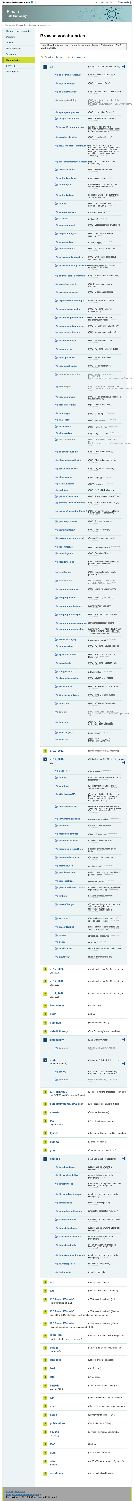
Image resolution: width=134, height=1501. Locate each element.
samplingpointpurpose (70, 614)
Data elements (13, 48)
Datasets (10, 37)
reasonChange (66, 904)
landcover (56, 1359)
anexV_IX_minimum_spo (71, 127)
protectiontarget (67, 530)
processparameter (68, 521)
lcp (52, 1397)
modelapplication (68, 366)
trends (62, 942)
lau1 (52, 1368)
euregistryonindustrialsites (66, 1104)
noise (53, 1414)
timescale (64, 703)
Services (10, 65)
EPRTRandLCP (59, 1091)
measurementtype (68, 340)
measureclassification (70, 309)
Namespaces (13, 71)
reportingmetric (67, 553)
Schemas (11, 54)
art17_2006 (57, 969)
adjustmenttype (67, 83)
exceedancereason (68, 292)
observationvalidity (68, 452)
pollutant (63, 490)
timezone (63, 722)
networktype (65, 426)
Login (101, 2)
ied (52, 1290)
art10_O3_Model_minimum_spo (73, 146)
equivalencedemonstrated (72, 276)
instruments (65, 1272)
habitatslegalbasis (68, 1228)
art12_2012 (57, 750)
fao (52, 1121)
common (55, 1022)
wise (53, 1461)
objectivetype (65, 433)
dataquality (57, 1039)
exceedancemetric (68, 284)
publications (57, 1423)
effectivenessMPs (67, 794)
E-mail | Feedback (15, 1491)
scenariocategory (67, 639)
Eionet (19, 25)
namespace (64, 420)
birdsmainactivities (68, 1175)
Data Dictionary (30, 25)
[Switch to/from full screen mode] (112, 2)
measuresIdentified (68, 834)
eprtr (53, 1060)
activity (62, 1072)
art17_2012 (57, 981)
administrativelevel (68, 92)
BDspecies (64, 771)
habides (55, 1158)
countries (63, 786)
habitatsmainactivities (70, 1236)
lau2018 (55, 1385)
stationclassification (69, 678)
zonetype (63, 739)
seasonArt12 (65, 918)
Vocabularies (13, 60)
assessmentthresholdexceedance (73, 162)
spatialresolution (67, 654)
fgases (54, 1133)
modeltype (64, 413)
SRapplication (66, 671)
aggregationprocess (69, 112)
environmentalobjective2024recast (73, 265)
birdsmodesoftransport (70, 1194)
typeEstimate (65, 948)
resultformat (65, 572)
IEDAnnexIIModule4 (62, 1323)
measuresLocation (68, 840)
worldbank (56, 1473)
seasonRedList (66, 927)
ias (52, 1282)
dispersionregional (68, 233)
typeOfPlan (64, 957)
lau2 (52, 1377)
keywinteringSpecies (69, 819)
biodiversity (57, 1005)
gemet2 (54, 1141)
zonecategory (66, 732)
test (52, 1444)
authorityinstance (67, 178)
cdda (53, 1014)
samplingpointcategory (70, 606)
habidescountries (67, 1219)
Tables (9, 42)
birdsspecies (65, 1203)
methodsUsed (66, 866)
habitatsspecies (67, 1264)
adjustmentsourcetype (70, 75)
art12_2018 (57, 759)
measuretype (65, 349)
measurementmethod (69, 332)
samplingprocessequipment (73, 623)
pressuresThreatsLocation (72, 887)
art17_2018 (57, 993)
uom (53, 1452)
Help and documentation (18, 31)
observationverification (70, 460)
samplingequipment (69, 589)
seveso (54, 1432)
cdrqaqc (63, 203)
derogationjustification (70, 1211)
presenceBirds (66, 881)
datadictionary (59, 1031)
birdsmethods (66, 1184)
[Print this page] (107, 2)
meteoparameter (67, 357)
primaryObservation (69, 496)
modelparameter (67, 397)
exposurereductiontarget (71, 300)
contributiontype (67, 212)
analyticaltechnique (69, 118)
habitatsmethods (67, 1245)
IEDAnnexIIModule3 (62, 1311)
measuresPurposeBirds (71, 849)
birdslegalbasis (67, 1167)
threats (62, 935)
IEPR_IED (56, 1335)
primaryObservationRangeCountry (73, 511)
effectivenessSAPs (68, 806)
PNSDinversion (66, 483)
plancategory (65, 477)
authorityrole (65, 184)
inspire (54, 1347)
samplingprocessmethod (71, 629)
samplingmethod (67, 597)
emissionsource (67, 248)
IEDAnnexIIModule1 (62, 1299)
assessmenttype (67, 169)
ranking (63, 896)
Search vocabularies (54, 57)
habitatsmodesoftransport (72, 1255)
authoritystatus (66, 195)
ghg (52, 1150)
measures (64, 825)
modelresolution (67, 405)
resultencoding (66, 562)
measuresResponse (69, 857)
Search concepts (78, 57)
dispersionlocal (67, 225)
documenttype (66, 242)
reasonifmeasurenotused (71, 538)
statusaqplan (65, 686)
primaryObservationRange (72, 502)
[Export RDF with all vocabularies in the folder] (123, 67)
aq (51, 66)
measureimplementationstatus (73, 317)
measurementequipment (71, 326)
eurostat (55, 1112)
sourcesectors (66, 646)
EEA (19, 2)
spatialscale (65, 663)
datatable (63, 218)
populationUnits (67, 872)
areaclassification (68, 137)
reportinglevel (66, 547)
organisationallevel (68, 468)
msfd (53, 1406)
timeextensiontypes (69, 695)
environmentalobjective (71, 257)
